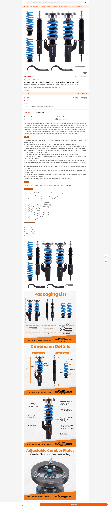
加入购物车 (73, 504)
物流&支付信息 (39, 112)
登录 (84, 2)
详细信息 (28, 112)
